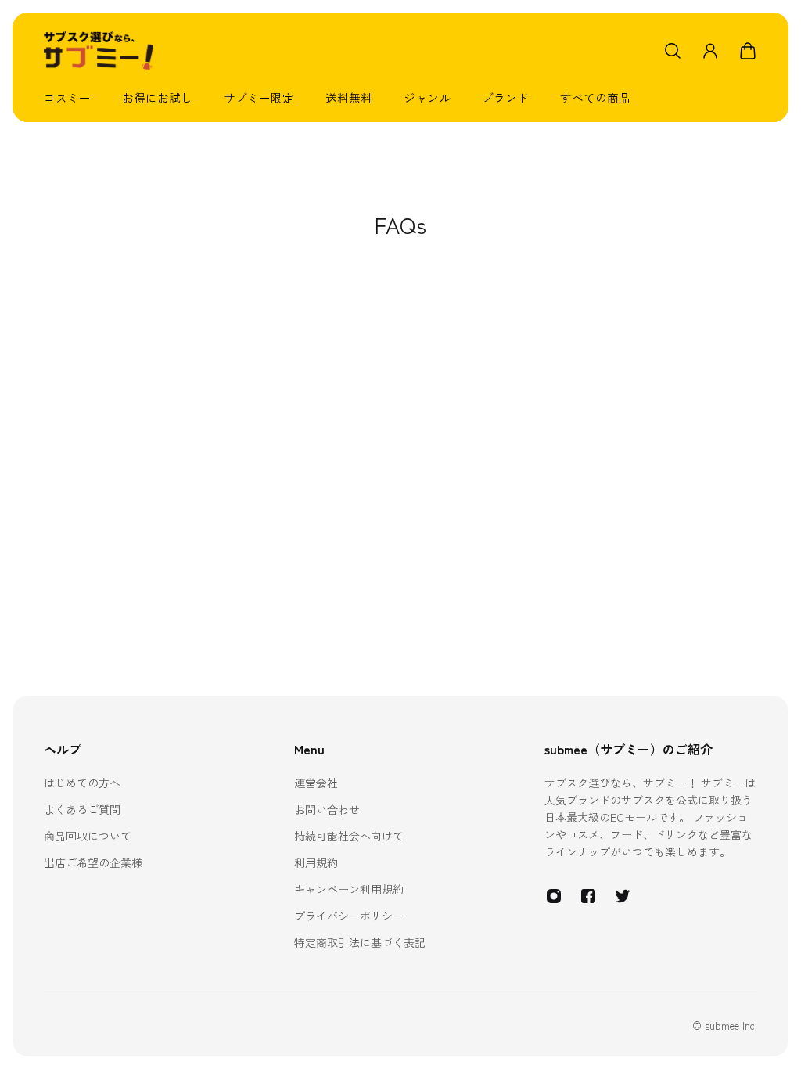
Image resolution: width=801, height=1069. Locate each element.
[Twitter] (622, 896)
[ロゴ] (98, 51)
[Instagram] (554, 896)
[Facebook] (588, 896)
